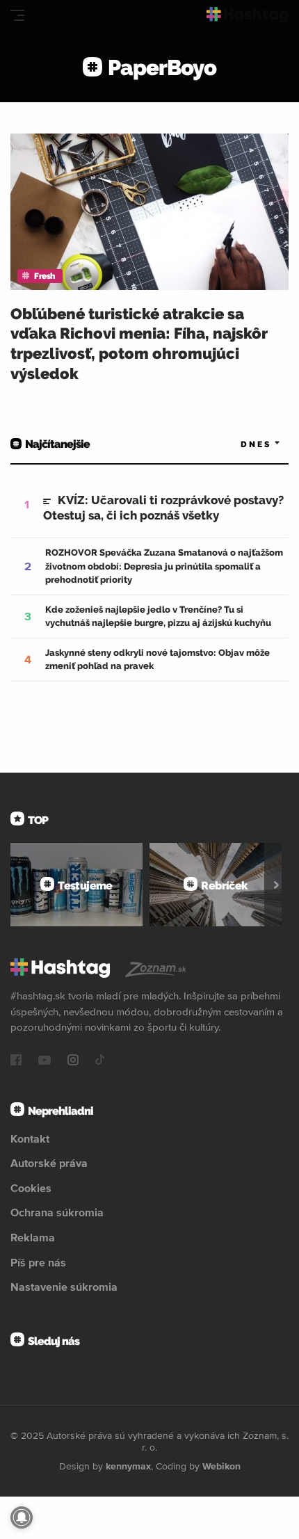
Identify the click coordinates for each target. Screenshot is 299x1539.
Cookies (30, 1188)
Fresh (44, 276)
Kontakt (29, 1138)
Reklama (32, 1237)
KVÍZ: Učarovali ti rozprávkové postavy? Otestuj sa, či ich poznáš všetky (163, 507)
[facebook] (16, 1061)
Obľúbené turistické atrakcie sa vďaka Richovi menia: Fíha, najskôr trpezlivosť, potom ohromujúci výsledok (139, 343)
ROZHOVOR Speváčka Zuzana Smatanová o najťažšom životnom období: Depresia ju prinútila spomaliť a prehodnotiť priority (164, 566)
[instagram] (73, 1061)
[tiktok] (100, 1061)
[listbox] (240, 444)
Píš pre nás (38, 1262)
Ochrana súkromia (57, 1212)
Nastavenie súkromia (64, 1286)
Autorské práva (49, 1163)
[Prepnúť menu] (17, 15)
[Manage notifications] (21, 1517)
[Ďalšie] (276, 884)
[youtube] (44, 1061)
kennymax (128, 1466)
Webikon (221, 1466)
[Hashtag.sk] (248, 15)
